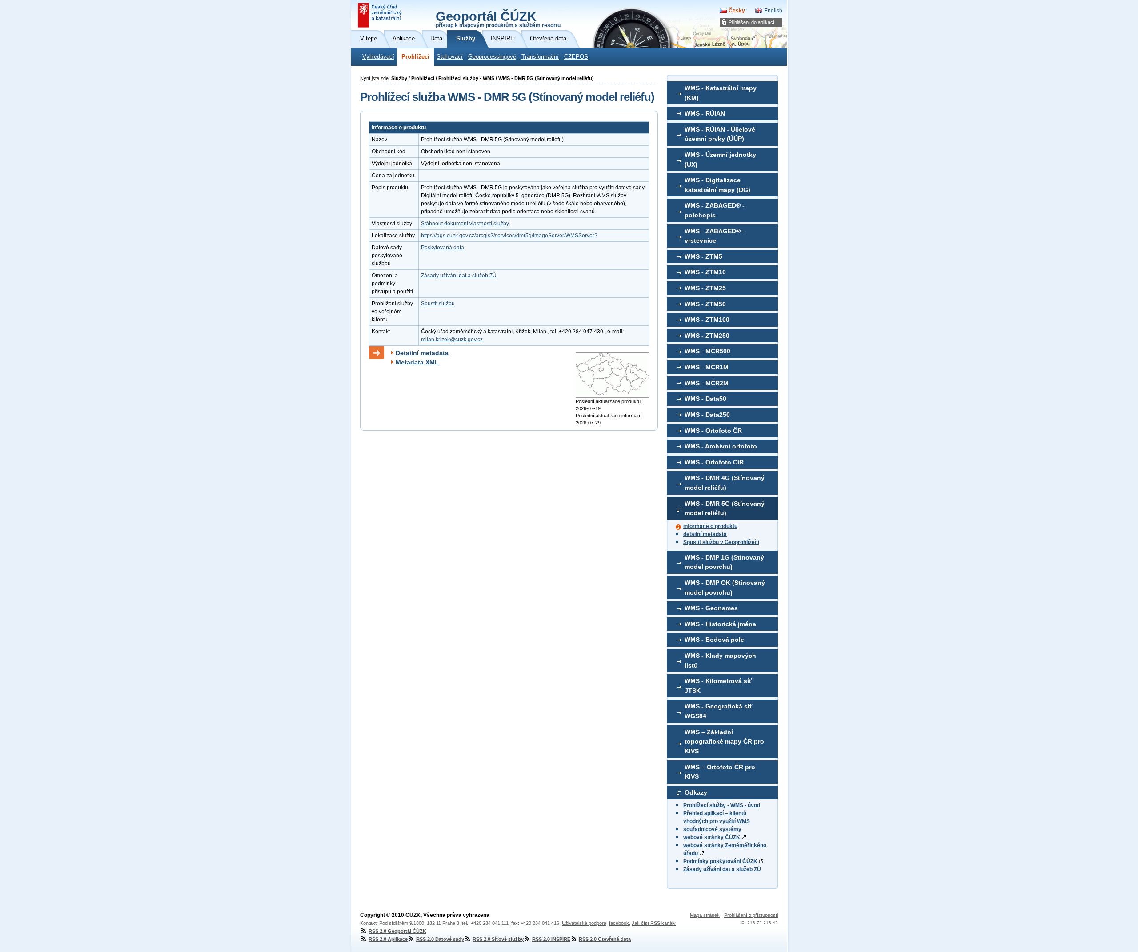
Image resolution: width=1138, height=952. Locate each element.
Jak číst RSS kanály (654, 923)
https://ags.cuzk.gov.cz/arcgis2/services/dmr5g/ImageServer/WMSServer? (509, 235)
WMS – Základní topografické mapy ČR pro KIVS (724, 741)
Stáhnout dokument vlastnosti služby (465, 223)
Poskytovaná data (442, 247)
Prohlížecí (415, 57)
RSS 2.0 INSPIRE (551, 939)
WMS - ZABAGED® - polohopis (715, 210)
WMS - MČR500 (707, 351)
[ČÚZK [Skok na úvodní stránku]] (380, 15)
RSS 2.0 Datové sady (440, 939)
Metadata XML (417, 362)
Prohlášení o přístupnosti (751, 915)
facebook (619, 923)
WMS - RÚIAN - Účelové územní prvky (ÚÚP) (720, 134)
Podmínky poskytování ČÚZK (721, 861)
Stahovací (450, 57)
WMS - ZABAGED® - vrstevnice (715, 236)
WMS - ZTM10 (705, 272)
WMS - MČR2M (707, 383)
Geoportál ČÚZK (498, 18)
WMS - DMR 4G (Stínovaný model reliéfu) (725, 482)
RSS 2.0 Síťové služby (498, 939)
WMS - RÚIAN (705, 113)
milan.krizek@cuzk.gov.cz (452, 339)
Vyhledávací (378, 57)
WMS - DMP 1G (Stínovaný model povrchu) (724, 562)
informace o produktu (710, 526)
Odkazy (696, 792)
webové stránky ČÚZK (712, 837)
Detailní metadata (422, 352)
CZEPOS (576, 57)
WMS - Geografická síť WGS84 (719, 711)
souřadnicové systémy (712, 829)
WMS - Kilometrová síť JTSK (718, 685)
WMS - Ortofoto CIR (714, 462)
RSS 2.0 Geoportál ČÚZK (397, 931)
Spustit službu (438, 303)
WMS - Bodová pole (714, 639)
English (773, 11)
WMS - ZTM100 (707, 319)
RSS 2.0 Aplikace (388, 939)
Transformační (540, 57)
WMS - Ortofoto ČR (713, 430)
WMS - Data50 (705, 398)
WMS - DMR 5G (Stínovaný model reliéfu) (725, 508)
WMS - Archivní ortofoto (721, 446)
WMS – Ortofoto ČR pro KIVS (720, 772)
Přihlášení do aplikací (751, 22)
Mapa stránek (705, 915)
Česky (737, 11)
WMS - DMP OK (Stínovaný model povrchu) (725, 587)
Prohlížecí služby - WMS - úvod (721, 805)
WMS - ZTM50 (705, 304)
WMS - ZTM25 (705, 288)
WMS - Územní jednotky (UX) (720, 159)
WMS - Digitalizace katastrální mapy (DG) (717, 184)
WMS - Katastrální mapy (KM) (721, 92)
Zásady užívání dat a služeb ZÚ (722, 869)
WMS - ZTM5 (703, 256)
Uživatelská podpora (584, 923)
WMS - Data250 (707, 414)
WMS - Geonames (711, 608)
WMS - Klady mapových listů (720, 660)
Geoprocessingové (492, 57)
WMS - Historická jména (720, 624)
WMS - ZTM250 (707, 335)
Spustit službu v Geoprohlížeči (721, 542)
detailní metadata (705, 534)
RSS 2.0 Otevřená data (605, 939)
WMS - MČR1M (707, 367)
